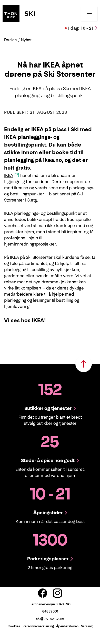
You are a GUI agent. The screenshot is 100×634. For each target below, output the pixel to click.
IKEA (8, 175)
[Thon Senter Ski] (19, 13)
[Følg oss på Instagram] (57, 593)
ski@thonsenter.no (50, 618)
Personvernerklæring (38, 626)
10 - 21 (81, 28)
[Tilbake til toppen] (83, 364)
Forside (10, 40)
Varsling (86, 626)
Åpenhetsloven (67, 626)
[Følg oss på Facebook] (42, 593)
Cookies (14, 626)
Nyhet (26, 40)
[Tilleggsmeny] (89, 13)
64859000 (50, 611)
